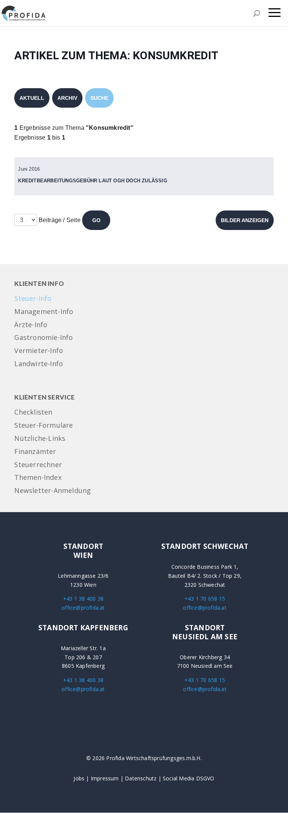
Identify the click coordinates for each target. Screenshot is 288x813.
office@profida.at (83, 607)
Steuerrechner (38, 465)
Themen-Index (37, 478)
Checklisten (33, 412)
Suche (99, 98)
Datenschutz (140, 778)
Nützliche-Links (39, 439)
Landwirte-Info (38, 364)
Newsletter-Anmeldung (52, 491)
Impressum (105, 778)
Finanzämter (35, 452)
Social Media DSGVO (188, 778)
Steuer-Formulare (43, 426)
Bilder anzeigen (244, 220)
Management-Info (43, 312)
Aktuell (32, 98)
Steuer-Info (32, 299)
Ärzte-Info (30, 325)
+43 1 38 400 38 (83, 598)
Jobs (79, 778)
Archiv (67, 98)
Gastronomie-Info (43, 338)
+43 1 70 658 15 (204, 598)
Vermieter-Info (38, 351)
